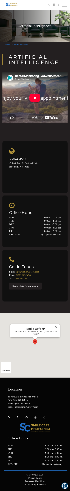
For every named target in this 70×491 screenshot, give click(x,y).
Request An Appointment (25, 286)
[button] (49, 4)
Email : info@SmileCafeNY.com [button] (23, 407)
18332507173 (20, 278)
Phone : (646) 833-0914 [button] (19, 403)
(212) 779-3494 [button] (23, 275)
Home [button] (7, 45)
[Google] (9, 417)
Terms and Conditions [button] (35, 481)
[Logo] (35, 427)
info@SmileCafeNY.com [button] (27, 272)
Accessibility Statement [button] (35, 484)
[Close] (56, 327)
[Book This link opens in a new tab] (54, 4)
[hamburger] (66, 4)
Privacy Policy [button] (35, 478)
